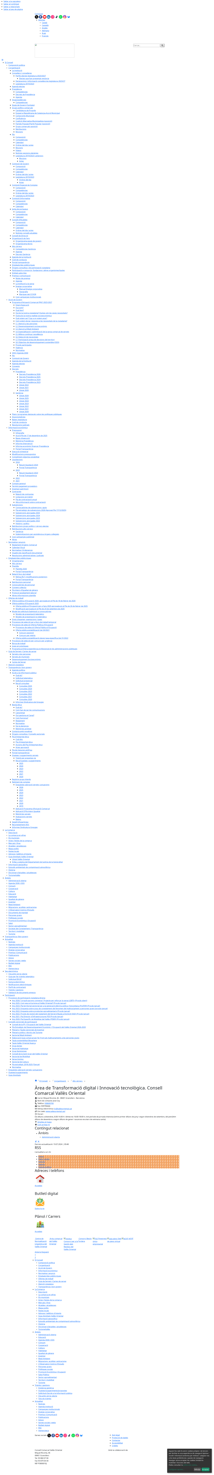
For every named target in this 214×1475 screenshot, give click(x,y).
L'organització (60, 1081)
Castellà (45, 25)
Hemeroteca (43, 1430)
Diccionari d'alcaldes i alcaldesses (52, 1326)
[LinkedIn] (49, 16)
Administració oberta (47, 1334)
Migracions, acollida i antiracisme (52, 1361)
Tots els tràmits (44, 1398)
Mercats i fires (44, 1302)
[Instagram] (53, 16)
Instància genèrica (46, 1388)
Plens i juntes (43, 1159)
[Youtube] (45, 16)
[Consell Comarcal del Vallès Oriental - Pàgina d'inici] (54, 50)
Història (41, 1324)
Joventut (41, 1356)
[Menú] (2, 60)
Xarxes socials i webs (47, 1422)
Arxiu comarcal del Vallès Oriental (55, 1241)
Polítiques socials (45, 1369)
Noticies (41, 1162)
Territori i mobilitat (46, 1380)
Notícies (41, 1404)
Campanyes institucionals (49, 1409)
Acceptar (205, 1469)
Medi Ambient (44, 1358)
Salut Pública (43, 1374)
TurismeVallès (44, 1329)
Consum (41, 1342)
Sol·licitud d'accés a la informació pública (55, 1393)
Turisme (41, 1382)
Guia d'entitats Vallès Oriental (50, 1316)
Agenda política (44, 1167)
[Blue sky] (68, 16)
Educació (42, 1337)
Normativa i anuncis (46, 1273)
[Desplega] (50, 1081)
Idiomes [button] (41, 20)
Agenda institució (45, 1406)
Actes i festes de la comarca (50, 1300)
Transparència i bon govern (50, 1286)
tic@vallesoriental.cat (63, 1108)
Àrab (44, 33)
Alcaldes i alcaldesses (47, 1305)
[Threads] (65, 16)
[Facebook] (41, 16)
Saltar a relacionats (12, 6)
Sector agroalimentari (47, 1377)
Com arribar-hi (43, 1124)
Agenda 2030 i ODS (46, 1340)
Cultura (41, 1348)
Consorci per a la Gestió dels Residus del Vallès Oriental (71, 1245)
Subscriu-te (39, 1208)
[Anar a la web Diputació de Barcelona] (143, 1463)
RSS (39, 1428)
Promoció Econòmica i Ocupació (52, 1372)
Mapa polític (43, 1308)
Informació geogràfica (47, 1318)
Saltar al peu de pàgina (13, 9)
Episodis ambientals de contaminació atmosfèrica (59, 1321)
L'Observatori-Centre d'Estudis (51, 1364)
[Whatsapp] (61, 16)
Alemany (45, 30)
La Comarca (40, 1289)
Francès (45, 36)
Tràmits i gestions (42, 1385)
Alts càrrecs (78, 1081)
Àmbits (38, 1332)
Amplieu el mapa (44, 1122)
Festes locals (43, 1310)
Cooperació (43, 1345)
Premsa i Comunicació (47, 1414)
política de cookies (190, 1465)
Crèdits (115, 1445)
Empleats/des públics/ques (49, 1276)
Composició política (46, 1262)
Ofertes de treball (45, 1278)
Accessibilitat (117, 1443)
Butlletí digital (44, 1425)
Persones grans (45, 1366)
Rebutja (197, 1469)
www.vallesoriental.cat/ (55, 1111)
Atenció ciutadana (46, 1284)
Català (44, 22)
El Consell (43, 1081)
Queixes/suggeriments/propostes (52, 1390)
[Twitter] (37, 16)
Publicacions (43, 1417)
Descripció (42, 1292)
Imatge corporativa (46, 1412)
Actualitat (39, 1401)
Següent (45, 1252)
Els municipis (43, 1297)
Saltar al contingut (11, 4)
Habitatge (42, 1350)
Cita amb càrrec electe (47, 1396)
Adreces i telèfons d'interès (49, 1313)
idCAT (130, 1238)
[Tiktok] (57, 16)
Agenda (41, 1164)
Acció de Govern (45, 1268)
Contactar (39, 14)
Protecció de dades (120, 1437)
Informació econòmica (47, 1270)
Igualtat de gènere (46, 1353)
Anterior (38, 1252)
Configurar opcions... (176, 1469)
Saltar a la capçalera (12, 1)
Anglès (45, 28)
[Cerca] (162, 45)
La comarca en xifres (47, 1294)
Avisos (41, 1156)
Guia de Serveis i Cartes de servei (52, 1281)
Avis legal (116, 1435)
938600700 (49, 1103)
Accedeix (38, 1185)
